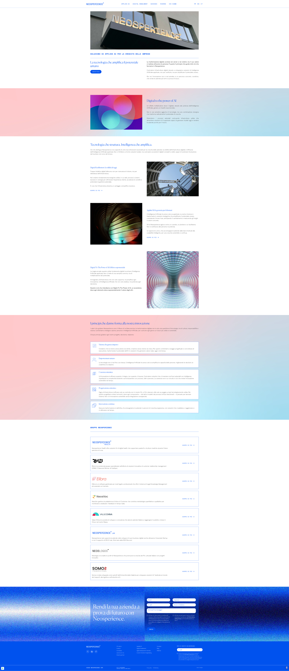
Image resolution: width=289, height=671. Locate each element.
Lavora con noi (120, 652)
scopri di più (187, 445)
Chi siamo (172, 4)
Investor (119, 648)
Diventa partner (120, 655)
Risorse (163, 4)
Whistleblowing (155, 667)
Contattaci (119, 650)
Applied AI (125, 4)
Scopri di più (95, 190)
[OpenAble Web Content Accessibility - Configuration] (286, 667)
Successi (154, 4)
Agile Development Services (144, 650)
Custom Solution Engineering (144, 652)
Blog (158, 648)
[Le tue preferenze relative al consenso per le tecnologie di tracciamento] (2, 668)
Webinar (159, 650)
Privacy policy (149, 667)
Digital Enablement (140, 4)
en (198, 4)
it (202, 4)
